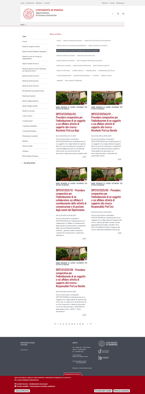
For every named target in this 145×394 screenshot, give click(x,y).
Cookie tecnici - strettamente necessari (32, 384)
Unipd (22, 3)
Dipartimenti (30, 3)
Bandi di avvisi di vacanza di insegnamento (32, 58)
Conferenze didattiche (29, 126)
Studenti (25, 141)
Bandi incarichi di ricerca (30, 76)
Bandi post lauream (28, 96)
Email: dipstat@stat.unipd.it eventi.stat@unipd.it (79, 362)
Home (22, 25)
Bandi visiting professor (30, 101)
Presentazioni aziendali (30, 136)
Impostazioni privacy (72, 374)
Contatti (47, 3)
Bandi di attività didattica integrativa (34, 51)
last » (91, 323)
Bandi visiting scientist (29, 106)
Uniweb (112, 3)
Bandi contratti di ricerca (30, 64)
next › (88, 323)
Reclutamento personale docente (33, 91)
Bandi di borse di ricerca (30, 86)
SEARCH (120, 16)
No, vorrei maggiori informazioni (27, 380)
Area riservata (24, 349)
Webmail (105, 3)
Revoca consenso (121, 391)
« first (55, 323)
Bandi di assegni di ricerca (31, 46)
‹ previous (58, 323)
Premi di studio (27, 146)
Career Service (27, 116)
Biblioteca (39, 3)
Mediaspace (120, 3)
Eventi (24, 41)
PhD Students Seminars (30, 156)
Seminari (25, 151)
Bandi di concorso (28, 111)
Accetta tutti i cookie (103, 391)
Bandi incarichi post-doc (30, 81)
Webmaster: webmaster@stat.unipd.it (82, 368)
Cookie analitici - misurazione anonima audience (35, 386)
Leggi (84, 156)
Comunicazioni (27, 121)
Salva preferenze (22, 391)
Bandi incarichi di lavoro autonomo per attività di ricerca (34, 70)
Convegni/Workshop (29, 131)
